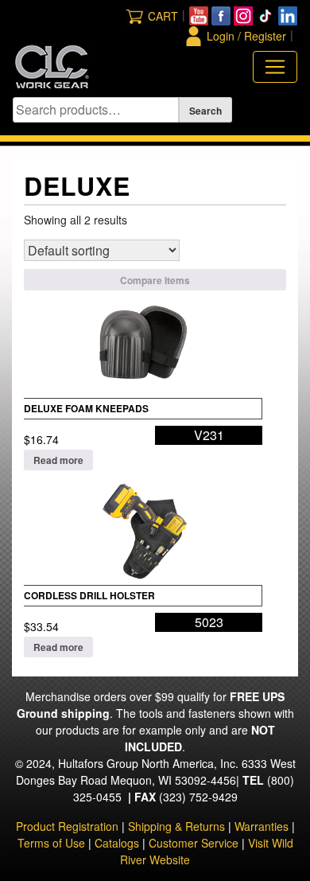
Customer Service (193, 843)
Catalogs (117, 843)
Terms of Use (51, 843)
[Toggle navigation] (275, 67)
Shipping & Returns (176, 826)
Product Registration (67, 826)
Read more (58, 460)
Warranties (261, 826)
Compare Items (155, 280)
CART (163, 16)
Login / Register (246, 36)
